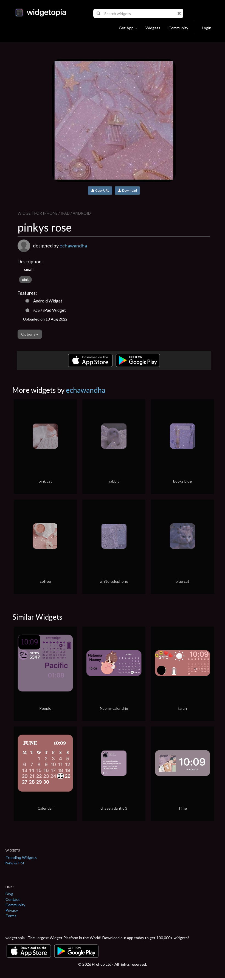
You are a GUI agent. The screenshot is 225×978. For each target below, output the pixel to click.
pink (25, 279)
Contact (12, 899)
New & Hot (14, 863)
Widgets (152, 27)
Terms (10, 915)
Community (178, 27)
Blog (9, 894)
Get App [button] (126, 27)
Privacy (11, 910)
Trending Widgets (21, 857)
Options (28, 334)
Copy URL (101, 190)
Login (206, 27)
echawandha (73, 246)
